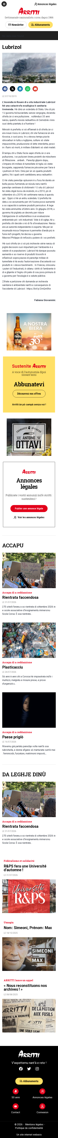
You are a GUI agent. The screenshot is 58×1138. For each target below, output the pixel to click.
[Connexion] (42, 1106)
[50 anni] (16, 1091)
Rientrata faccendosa (20, 597)
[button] (4, 4)
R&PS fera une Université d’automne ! (25, 868)
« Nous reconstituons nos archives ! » (25, 987)
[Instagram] (37, 1069)
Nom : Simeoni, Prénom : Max (28, 928)
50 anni (16, 1097)
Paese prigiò (12, 737)
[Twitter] (29, 1069)
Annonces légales (47, 4)
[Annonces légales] (35, 4)
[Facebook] (21, 1069)
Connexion (42, 1112)
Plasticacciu (12, 667)
